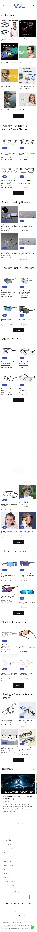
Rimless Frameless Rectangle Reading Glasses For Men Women (9, 225)
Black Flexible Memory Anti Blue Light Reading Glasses (26, 721)
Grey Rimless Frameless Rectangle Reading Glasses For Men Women (9, 252)
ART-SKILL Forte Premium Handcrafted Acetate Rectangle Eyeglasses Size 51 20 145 (26, 182)
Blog (5, 869)
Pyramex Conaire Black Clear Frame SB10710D (8, 389)
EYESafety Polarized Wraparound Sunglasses (27, 603)
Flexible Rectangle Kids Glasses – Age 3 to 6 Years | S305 (9, 504)
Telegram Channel (9, 885)
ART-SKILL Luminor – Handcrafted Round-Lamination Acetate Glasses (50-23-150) (9, 153)
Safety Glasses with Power (25, 40)
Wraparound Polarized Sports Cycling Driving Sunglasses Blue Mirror (9, 575)
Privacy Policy (7, 861)
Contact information (14, 928)
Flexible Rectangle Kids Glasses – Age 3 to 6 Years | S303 (27, 501)
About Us (6, 853)
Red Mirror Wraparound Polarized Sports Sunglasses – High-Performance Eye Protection (9, 596)
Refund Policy (8, 857)
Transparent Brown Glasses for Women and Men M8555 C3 (26, 673)
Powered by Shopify (21, 922)
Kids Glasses (5, 86)
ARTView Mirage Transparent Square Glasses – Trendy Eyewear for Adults (9, 646)
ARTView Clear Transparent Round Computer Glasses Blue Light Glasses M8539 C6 (9, 674)
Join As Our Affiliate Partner (12, 849)
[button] (4, 6)
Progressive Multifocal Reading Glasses (26, 87)
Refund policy (31, 922)
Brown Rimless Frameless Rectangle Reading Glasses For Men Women (26, 253)
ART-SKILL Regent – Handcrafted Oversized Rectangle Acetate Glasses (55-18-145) (9, 182)
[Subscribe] (27, 897)
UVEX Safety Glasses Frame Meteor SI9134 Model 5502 (27, 389)
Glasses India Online (11, 922)
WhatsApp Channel (9, 881)
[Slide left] (15, 824)
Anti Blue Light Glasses (26, 63)
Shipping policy (28, 925)
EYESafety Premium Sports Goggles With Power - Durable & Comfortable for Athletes (9, 461)
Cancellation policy (25, 928)
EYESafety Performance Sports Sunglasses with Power (8, 432)
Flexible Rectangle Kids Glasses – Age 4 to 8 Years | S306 (27, 532)
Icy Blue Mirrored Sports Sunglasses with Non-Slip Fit (8, 320)
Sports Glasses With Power (8, 40)
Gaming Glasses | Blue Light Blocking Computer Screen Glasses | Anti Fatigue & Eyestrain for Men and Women (27, 647)
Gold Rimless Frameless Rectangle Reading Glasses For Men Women (27, 225)
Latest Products (24, 110)
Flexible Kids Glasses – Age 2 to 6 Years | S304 (9, 532)
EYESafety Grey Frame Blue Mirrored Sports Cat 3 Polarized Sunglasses (26, 575)
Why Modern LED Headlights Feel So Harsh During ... (17, 797)
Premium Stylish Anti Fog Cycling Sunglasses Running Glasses (9, 291)
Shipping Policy (8, 877)
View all (18, 116)
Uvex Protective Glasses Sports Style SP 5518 (26, 362)
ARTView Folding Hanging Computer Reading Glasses (8, 721)
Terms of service (8, 865)
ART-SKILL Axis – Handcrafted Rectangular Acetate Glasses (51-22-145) (27, 153)
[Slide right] (22, 824)
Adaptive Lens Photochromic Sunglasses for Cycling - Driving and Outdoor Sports (26, 292)
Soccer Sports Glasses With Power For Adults (27, 435)
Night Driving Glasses (8, 63)
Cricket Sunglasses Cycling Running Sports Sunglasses (25, 320)
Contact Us (7, 873)
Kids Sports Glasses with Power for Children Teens (27, 462)
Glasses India (7, 845)
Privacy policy (10, 925)
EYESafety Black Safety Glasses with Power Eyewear (8, 362)
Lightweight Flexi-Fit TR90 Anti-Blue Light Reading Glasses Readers (26, 749)
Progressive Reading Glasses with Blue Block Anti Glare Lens (9, 747)
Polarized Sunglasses (8, 110)
